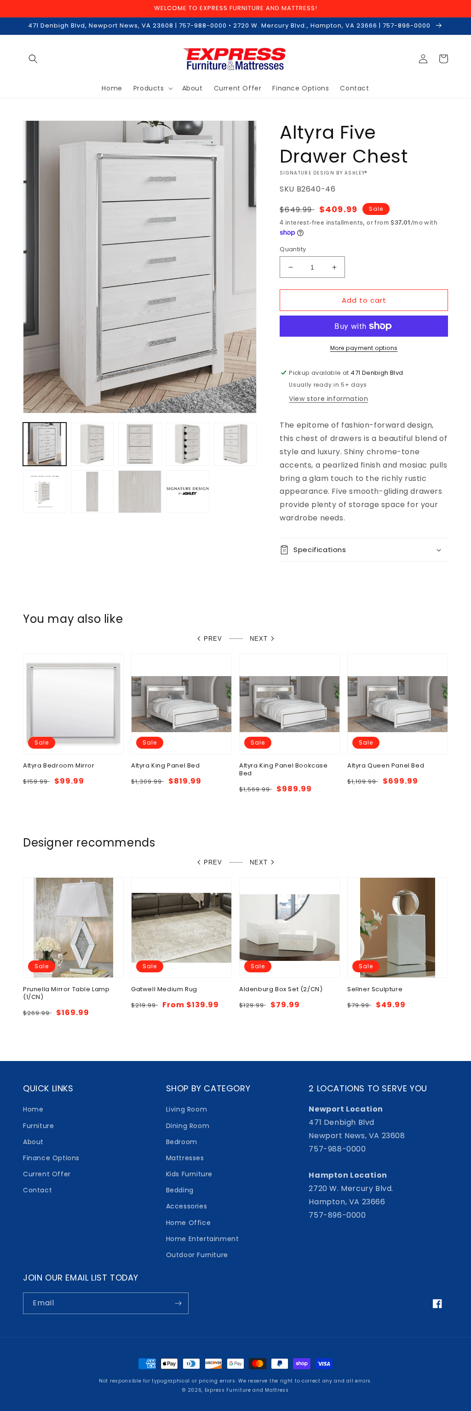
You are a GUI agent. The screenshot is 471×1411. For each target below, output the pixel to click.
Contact (37, 1190)
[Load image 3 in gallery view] (139, 444)
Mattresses (185, 1158)
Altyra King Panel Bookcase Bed (283, 770)
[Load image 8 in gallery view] (139, 492)
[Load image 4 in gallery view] (187, 444)
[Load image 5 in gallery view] (235, 444)
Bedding (180, 1190)
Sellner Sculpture (374, 989)
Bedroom (181, 1141)
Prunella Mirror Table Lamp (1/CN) (66, 993)
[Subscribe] (178, 1303)
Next (259, 638)
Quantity (293, 249)
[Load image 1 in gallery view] (44, 444)
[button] (33, 59)
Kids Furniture (189, 1174)
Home (33, 1109)
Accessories (186, 1206)
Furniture (38, 1125)
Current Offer (47, 1174)
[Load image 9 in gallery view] (187, 492)
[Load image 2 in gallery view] (92, 444)
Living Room (186, 1109)
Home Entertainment (202, 1238)
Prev (213, 638)
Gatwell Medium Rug (164, 989)
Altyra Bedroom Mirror (59, 766)
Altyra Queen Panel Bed (385, 766)
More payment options (364, 348)
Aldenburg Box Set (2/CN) (280, 989)
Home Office (188, 1222)
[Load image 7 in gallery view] (92, 492)
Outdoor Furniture (197, 1254)
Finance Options (51, 1158)
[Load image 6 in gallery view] (44, 492)
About (33, 1141)
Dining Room (188, 1125)
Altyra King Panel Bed (165, 766)
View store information (328, 398)
